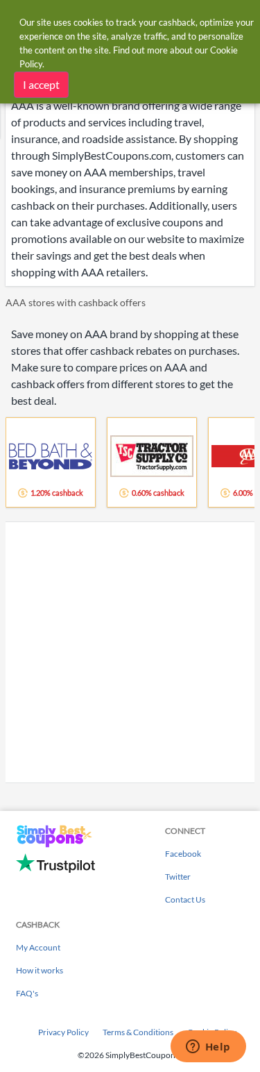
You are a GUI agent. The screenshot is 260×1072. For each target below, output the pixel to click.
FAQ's (27, 993)
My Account (38, 947)
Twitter (178, 876)
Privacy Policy (63, 1032)
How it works (39, 970)
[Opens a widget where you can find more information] (208, 1047)
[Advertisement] (130, 652)
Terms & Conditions (138, 1032)
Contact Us (185, 899)
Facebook (183, 853)
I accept (41, 84)
